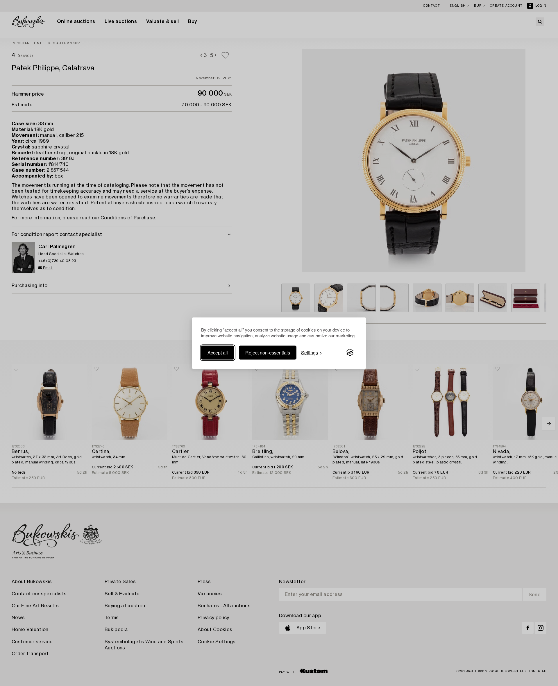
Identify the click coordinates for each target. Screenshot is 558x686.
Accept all (218, 352)
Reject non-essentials (267, 352)
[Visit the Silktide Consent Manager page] (350, 352)
